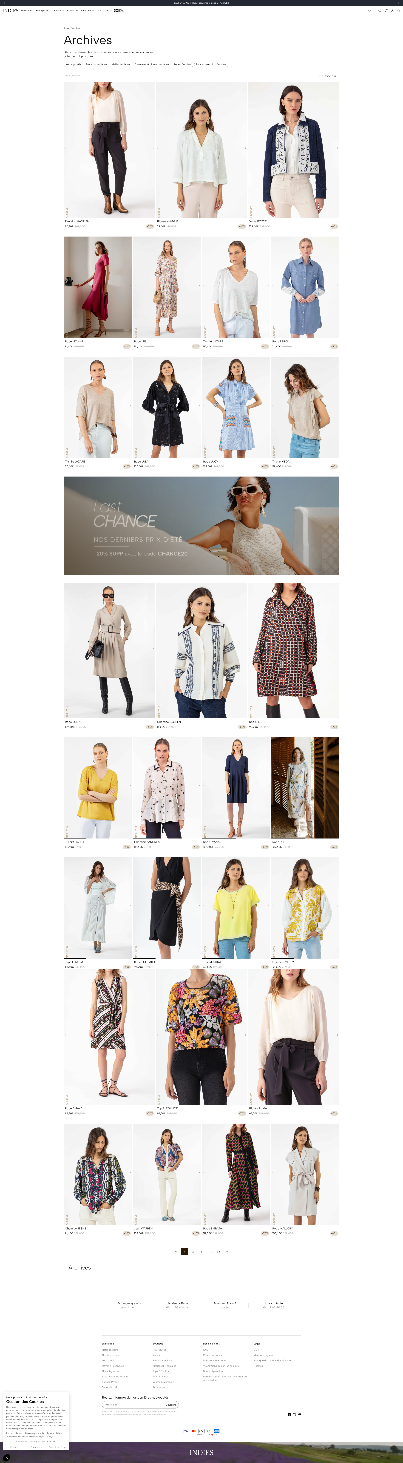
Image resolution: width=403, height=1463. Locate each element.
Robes (156, 1355)
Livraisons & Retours (214, 1360)
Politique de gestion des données (273, 1360)
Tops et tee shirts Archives (211, 64)
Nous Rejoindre (110, 1371)
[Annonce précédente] (4, 3)
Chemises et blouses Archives (152, 64)
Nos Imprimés (73, 64)
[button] (42, 10)
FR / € (369, 11)
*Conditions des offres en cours (221, 1365)
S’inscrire (171, 1404)
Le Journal (108, 1360)
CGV (256, 1349)
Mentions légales (263, 1355)
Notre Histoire (110, 1349)
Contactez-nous (212, 1355)
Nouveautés (159, 1349)
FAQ (205, 1349)
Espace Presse (110, 1381)
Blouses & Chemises (164, 1365)
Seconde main (110, 1387)
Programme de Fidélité (115, 1376)
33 (218, 1251)
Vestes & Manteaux (164, 1381)
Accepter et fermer (58, 1447)
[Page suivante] (227, 1251)
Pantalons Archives (96, 64)
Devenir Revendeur (113, 1365)
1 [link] (184, 1251)
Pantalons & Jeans (163, 1360)
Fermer (14, 1447)
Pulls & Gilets (160, 1376)
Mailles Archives (121, 64)
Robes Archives (183, 64)
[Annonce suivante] (398, 3)
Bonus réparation (213, 1371)
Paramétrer (36, 1447)
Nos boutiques (110, 1355)
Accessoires (160, 1387)
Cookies (258, 1365)
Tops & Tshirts (161, 1371)
